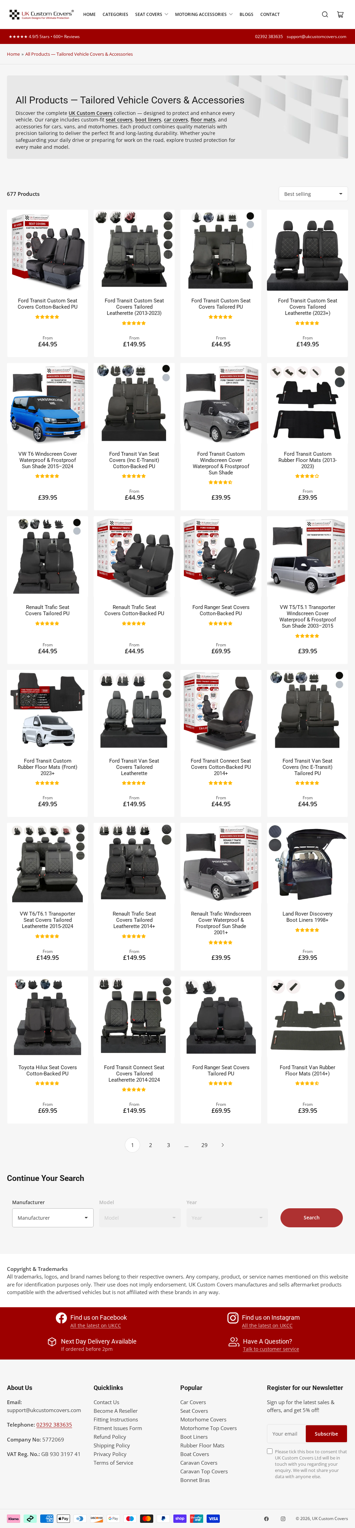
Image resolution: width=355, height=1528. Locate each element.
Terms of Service (113, 1462)
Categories (115, 14)
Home (89, 14)
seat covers (119, 119)
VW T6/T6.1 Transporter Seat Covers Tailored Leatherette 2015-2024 (47, 920)
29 (204, 1145)
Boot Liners (194, 1436)
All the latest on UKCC (95, 1325)
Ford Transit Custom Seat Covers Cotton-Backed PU (48, 304)
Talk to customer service (271, 1349)
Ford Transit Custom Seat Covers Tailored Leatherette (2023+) (307, 307)
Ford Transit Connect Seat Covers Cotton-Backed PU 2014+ (221, 767)
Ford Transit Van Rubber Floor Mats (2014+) (307, 1070)
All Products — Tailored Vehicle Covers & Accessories (79, 54)
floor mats (203, 119)
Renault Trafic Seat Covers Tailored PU (47, 610)
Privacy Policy (110, 1453)
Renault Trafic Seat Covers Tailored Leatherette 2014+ (134, 920)
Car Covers (193, 1402)
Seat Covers (148, 14)
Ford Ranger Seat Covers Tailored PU (221, 1070)
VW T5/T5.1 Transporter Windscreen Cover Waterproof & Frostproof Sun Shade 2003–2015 (307, 616)
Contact (270, 14)
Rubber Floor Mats (202, 1445)
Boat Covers (194, 1453)
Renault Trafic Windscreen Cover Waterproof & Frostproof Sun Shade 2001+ (221, 923)
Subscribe (326, 1433)
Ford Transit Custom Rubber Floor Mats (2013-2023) (307, 460)
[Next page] (222, 1145)
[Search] (325, 14)
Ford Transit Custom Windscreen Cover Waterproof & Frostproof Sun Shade (221, 463)
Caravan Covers (198, 1462)
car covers (176, 119)
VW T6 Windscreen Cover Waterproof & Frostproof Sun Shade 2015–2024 (47, 460)
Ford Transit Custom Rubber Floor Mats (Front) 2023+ (47, 767)
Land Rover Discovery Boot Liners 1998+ (307, 917)
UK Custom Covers (330, 1518)
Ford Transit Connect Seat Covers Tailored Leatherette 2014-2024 (134, 1073)
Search (312, 1217)
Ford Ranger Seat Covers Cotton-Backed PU (221, 610)
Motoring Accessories (201, 14)
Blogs (246, 14)
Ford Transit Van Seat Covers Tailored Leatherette (134, 767)
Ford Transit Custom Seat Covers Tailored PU (221, 304)
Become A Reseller (116, 1410)
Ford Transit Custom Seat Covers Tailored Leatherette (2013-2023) (134, 307)
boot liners (148, 119)
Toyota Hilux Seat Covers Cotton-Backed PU (47, 1070)
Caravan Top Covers (204, 1471)
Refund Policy (110, 1436)
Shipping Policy (112, 1445)
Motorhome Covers (203, 1419)
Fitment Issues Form (118, 1428)
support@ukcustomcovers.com (316, 36)
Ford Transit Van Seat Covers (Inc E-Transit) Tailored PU (307, 767)
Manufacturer (28, 1202)
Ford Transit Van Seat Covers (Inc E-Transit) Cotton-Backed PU (134, 460)
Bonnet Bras (195, 1479)
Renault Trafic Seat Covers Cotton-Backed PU (134, 610)
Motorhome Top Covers (208, 1428)
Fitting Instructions (116, 1419)
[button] (47, 316)
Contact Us (106, 1402)
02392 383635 (269, 36)
